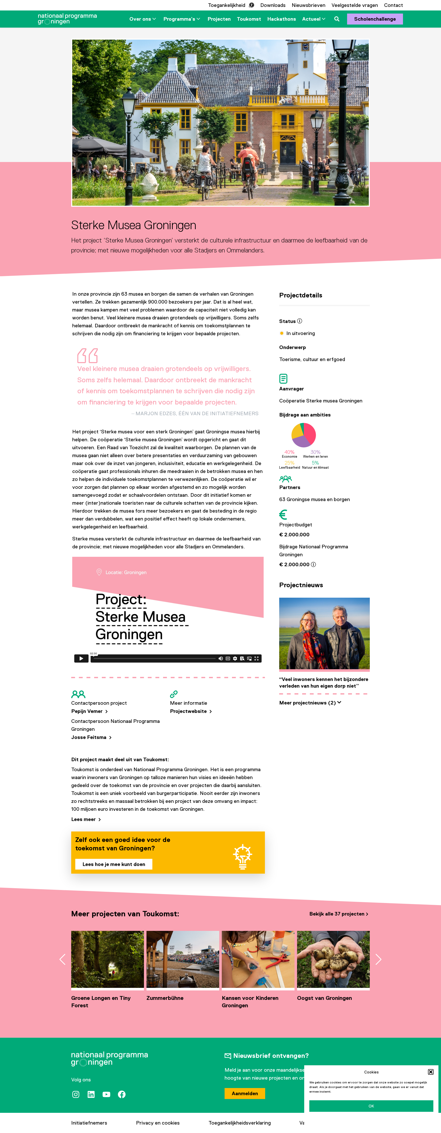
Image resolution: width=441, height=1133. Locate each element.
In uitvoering (300, 333)
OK (371, 1106)
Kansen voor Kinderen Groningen (250, 1002)
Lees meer (84, 819)
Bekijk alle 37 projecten (336, 914)
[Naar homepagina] (67, 19)
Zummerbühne (164, 998)
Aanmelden (245, 1093)
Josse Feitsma (89, 737)
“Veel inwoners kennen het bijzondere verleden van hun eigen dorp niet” (323, 682)
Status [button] (288, 321)
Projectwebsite (189, 711)
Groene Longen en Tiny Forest (101, 1002)
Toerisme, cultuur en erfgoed (312, 359)
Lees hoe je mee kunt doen (113, 864)
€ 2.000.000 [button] (295, 564)
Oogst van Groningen (324, 998)
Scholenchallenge (375, 19)
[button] (430, 1071)
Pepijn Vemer (87, 711)
